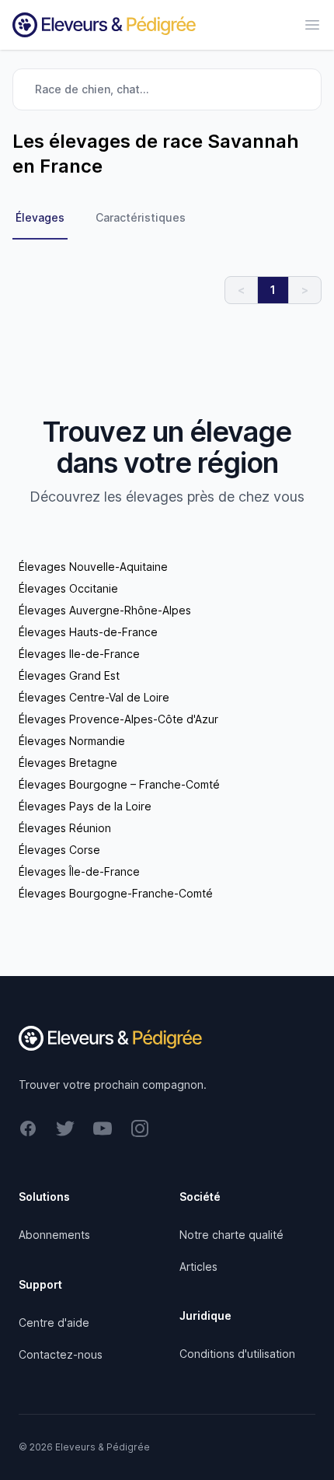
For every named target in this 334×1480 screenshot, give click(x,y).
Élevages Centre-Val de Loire (94, 697)
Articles (198, 1266)
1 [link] (273, 289)
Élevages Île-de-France (79, 871)
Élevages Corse (59, 849)
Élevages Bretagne (68, 762)
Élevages (40, 217)
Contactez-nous (61, 1354)
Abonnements (54, 1234)
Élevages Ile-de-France (79, 653)
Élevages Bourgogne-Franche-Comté (116, 893)
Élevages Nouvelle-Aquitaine (93, 566)
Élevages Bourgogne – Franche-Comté (119, 784)
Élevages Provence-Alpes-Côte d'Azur (118, 719)
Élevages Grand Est (69, 675)
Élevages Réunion (65, 827)
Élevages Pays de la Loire (85, 806)
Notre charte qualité (231, 1234)
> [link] (304, 289)
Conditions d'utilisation (237, 1353)
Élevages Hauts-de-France (88, 632)
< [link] (241, 289)
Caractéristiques (141, 217)
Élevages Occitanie (68, 588)
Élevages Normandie (72, 740)
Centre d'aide (54, 1322)
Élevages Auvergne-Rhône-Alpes (105, 610)
